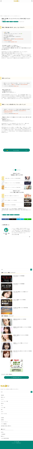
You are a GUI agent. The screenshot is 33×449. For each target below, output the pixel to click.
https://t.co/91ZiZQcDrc (18, 38)
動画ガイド (2, 436)
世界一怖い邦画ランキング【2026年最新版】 (10, 204)
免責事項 (2, 419)
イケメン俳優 (4, 21)
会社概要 (2, 417)
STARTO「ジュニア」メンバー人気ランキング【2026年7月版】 (13, 187)
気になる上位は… (16, 150)
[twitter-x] (13, 234)
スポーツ (2, 399)
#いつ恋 (9, 110)
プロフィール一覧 (3, 413)
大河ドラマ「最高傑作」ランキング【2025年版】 (11, 200)
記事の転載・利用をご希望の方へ (6, 425)
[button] (5, 219)
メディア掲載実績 (3, 423)
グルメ (2, 405)
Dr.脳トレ (2, 432)
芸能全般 (2, 395)
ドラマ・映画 (11, 21)
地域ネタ (2, 403)
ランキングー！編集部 (6, 234)
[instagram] (15, 234)
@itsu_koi (6, 110)
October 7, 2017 (16, 85)
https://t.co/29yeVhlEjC (24, 84)
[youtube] (18, 234)
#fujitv (22, 38)
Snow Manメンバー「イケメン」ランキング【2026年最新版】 (12, 182)
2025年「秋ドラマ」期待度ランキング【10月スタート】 (12, 195)
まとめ (2, 411)
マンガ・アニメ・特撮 (4, 401)
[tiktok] (16, 234)
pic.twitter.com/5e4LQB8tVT (8, 40)
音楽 (1, 409)
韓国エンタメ (3, 397)
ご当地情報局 (3, 434)
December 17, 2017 (14, 41)
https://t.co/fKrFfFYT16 (22, 110)
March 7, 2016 (16, 113)
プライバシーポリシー (4, 421)
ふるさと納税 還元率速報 (5, 438)
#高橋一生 (13, 84)
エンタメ (8, 21)
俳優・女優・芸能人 (16, 21)
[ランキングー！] (16, 1)
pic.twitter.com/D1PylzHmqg (8, 111)
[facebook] (14, 441)
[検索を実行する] (31, 269)
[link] (12, 234)
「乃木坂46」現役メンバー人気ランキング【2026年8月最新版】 (13, 178)
